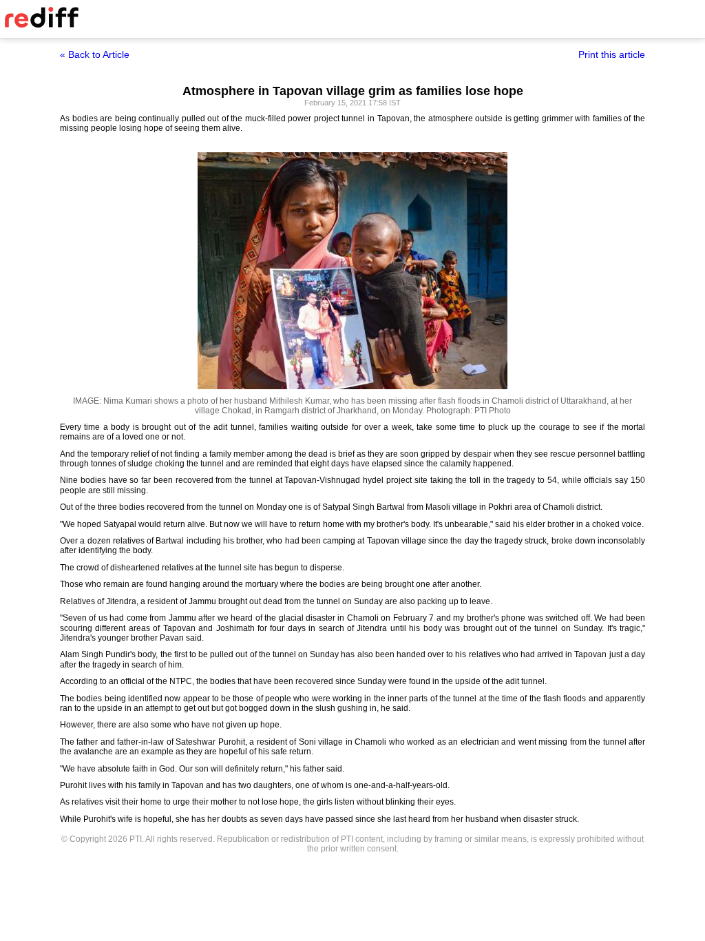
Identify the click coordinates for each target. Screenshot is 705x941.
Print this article (611, 54)
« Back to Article (94, 54)
